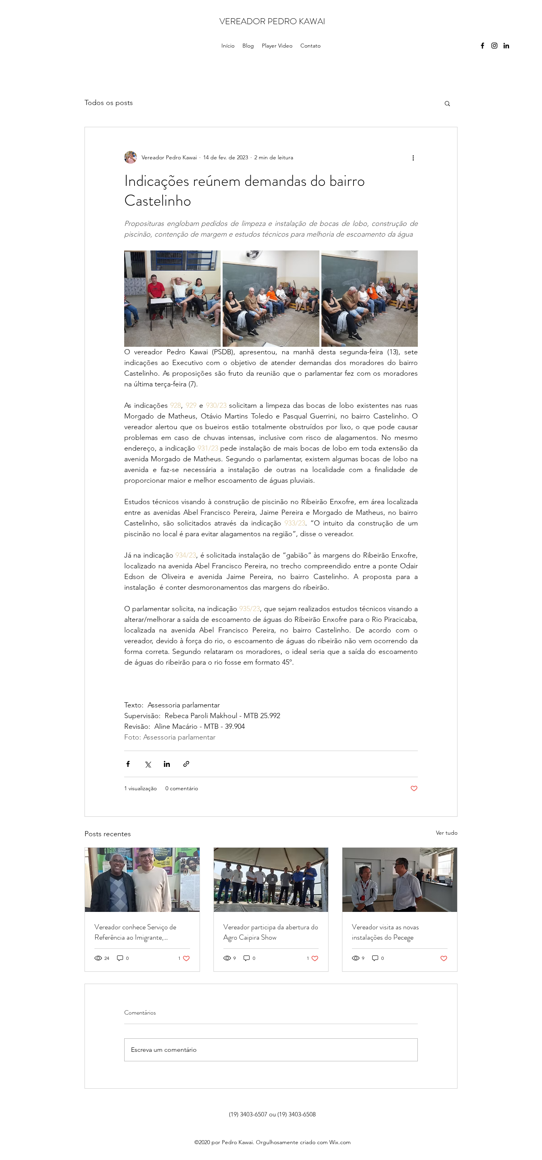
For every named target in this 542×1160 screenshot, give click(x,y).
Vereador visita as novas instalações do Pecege (385, 932)
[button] (447, 103)
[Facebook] (482, 46)
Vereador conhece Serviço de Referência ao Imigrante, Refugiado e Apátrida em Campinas (135, 932)
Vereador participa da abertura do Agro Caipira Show (270, 932)
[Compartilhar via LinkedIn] (167, 764)
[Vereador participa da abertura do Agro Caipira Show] (271, 880)
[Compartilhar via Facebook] (128, 764)
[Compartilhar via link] (186, 764)
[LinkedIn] (506, 46)
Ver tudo (446, 832)
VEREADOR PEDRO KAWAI (272, 21)
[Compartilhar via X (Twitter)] (147, 764)
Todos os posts (109, 102)
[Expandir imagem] (172, 298)
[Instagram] (494, 46)
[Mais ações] (413, 157)
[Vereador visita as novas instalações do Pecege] (399, 880)
